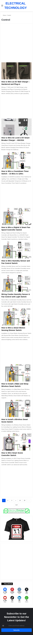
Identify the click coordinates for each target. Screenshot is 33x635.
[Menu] (2, 6)
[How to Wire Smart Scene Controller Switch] (16, 442)
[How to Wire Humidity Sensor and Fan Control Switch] (16, 249)
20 (24, 500)
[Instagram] (19, 591)
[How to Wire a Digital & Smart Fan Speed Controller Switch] (16, 216)
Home (4, 15)
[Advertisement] (16, 44)
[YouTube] (5, 599)
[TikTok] (12, 599)
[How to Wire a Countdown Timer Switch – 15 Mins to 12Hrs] (16, 160)
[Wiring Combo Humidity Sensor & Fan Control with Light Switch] (16, 283)
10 (20, 500)
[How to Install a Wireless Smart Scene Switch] (16, 408)
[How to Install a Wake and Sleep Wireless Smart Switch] (16, 372)
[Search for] (32, 6)
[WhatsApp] (26, 599)
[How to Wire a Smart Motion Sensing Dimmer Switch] (16, 316)
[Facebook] (5, 591)
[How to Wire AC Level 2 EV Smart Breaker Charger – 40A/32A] (16, 126)
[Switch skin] (29, 6)
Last (16, 504)
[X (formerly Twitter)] (26, 591)
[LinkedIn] (19, 599)
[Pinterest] (12, 591)
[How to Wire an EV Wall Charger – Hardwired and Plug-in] (16, 70)
